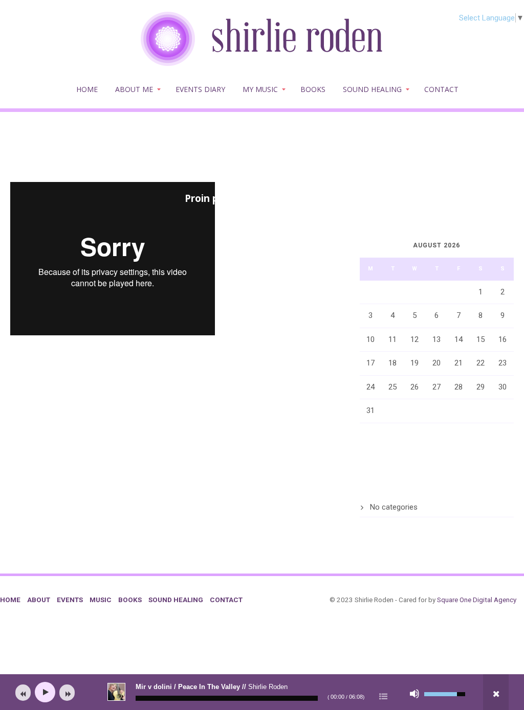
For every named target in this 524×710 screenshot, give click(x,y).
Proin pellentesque (230, 198)
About (38, 600)
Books (312, 89)
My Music (260, 89)
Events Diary (200, 89)
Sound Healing (372, 89)
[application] (262, 692)
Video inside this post (237, 155)
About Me (134, 89)
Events (70, 600)
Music (101, 600)
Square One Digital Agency (476, 600)
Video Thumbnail (50, 356)
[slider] (227, 698)
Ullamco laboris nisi (56, 399)
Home (87, 89)
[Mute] (414, 694)
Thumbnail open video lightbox (85, 155)
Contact (441, 89)
